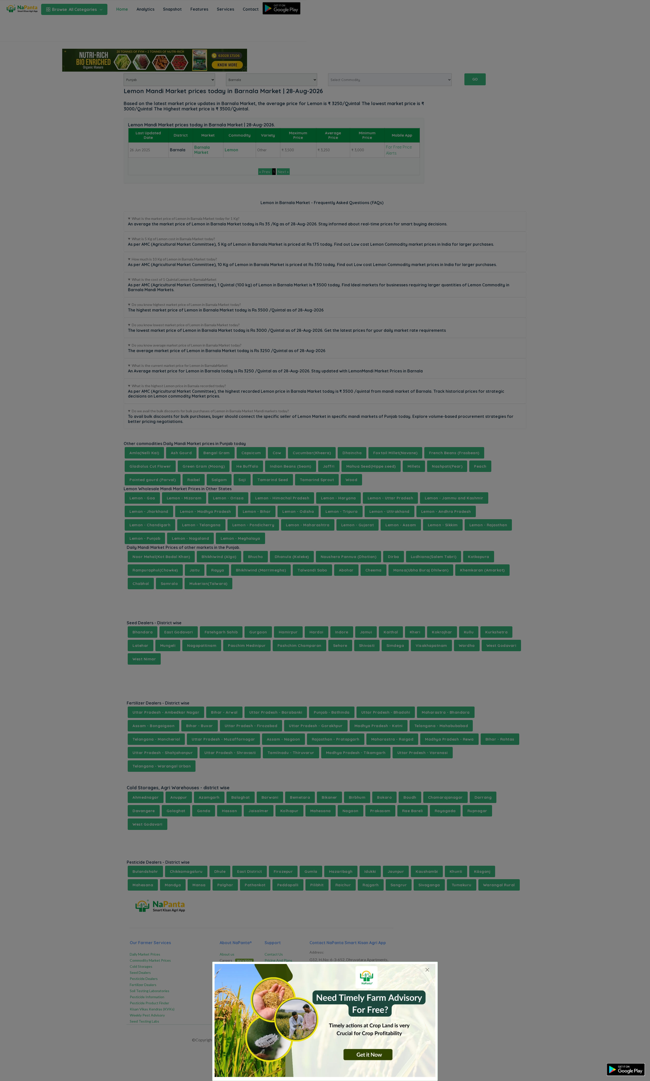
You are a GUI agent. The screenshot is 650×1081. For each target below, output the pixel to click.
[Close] (427, 969)
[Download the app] (626, 1069)
